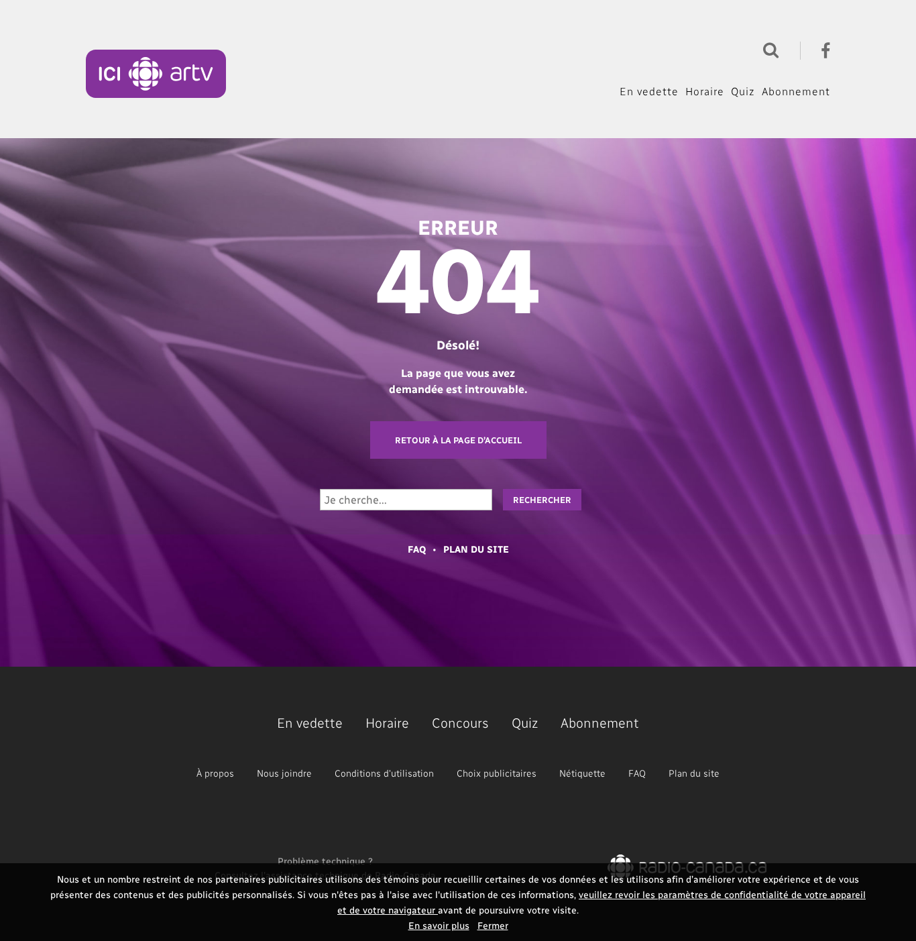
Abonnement (796, 91)
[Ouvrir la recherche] (768, 48)
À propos (215, 773)
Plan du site (476, 549)
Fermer (492, 925)
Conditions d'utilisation (384, 773)
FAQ (417, 549)
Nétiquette (582, 773)
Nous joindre (284, 773)
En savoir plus (438, 925)
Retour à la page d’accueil (458, 440)
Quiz (743, 91)
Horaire (704, 91)
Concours (460, 722)
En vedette (649, 91)
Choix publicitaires (496, 773)
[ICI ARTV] (156, 74)
